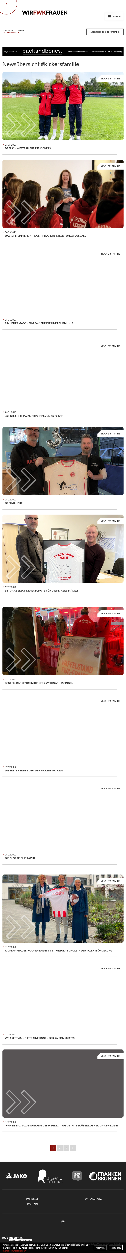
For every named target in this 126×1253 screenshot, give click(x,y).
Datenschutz (93, 1198)
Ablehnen (100, 1247)
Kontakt (32, 1204)
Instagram (63, 1221)
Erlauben (116, 1247)
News (21, 30)
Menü (114, 16)
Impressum (32, 1198)
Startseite (7, 30)
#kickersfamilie (10, 32)
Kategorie (105, 31)
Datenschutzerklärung (14, 1250)
